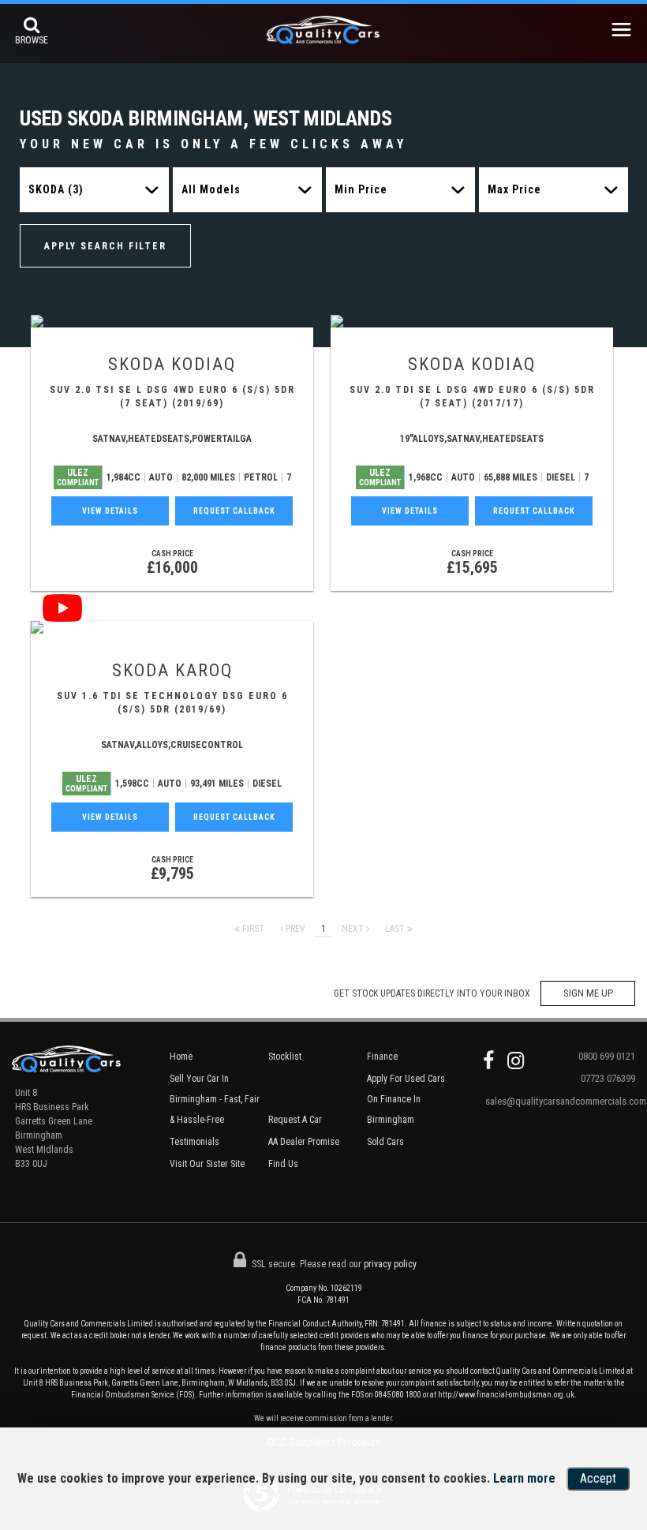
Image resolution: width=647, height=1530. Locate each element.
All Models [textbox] (211, 189)
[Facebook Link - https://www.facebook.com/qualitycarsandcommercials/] (488, 1061)
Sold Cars (385, 1141)
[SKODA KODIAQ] (172, 321)
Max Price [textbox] (514, 189)
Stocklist (284, 1056)
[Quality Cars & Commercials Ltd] (324, 35)
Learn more (524, 1478)
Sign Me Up (588, 993)
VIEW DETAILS (110, 511)
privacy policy (390, 1264)
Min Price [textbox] (361, 189)
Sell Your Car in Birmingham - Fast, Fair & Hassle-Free (215, 1099)
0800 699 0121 (606, 1056)
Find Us (283, 1163)
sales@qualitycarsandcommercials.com (560, 1101)
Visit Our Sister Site (207, 1163)
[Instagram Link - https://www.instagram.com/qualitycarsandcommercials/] (515, 1061)
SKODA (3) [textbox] (56, 189)
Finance (382, 1056)
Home (181, 1056)
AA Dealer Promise (303, 1141)
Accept (598, 1478)
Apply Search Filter (105, 246)
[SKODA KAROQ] (172, 627)
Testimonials (194, 1141)
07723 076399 (608, 1078)
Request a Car (295, 1119)
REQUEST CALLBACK (234, 511)
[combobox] (94, 189)
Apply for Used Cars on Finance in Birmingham (406, 1099)
